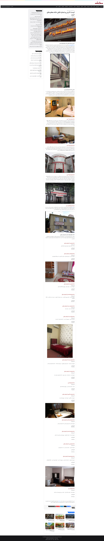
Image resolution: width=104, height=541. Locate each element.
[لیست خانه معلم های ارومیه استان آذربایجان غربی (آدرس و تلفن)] (70, 525)
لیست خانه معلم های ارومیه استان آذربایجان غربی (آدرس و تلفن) (71, 529)
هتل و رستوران (68, 10)
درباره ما (53, 539)
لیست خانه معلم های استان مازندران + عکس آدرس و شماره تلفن (70, 520)
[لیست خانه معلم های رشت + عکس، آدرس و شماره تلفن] (49, 526)
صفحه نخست (101, 6)
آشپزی (94, 6)
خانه (74, 10)
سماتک (59, 501)
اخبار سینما (88, 6)
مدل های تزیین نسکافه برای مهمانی (37, 28)
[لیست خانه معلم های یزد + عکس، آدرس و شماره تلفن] (59, 516)
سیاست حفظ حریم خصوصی (49, 539)
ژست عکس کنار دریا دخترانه (38, 16)
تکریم (72, 207)
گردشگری (59, 6)
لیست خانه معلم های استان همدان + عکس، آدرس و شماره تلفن (50, 520)
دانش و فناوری (78, 6)
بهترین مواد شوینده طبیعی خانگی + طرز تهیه (36, 42)
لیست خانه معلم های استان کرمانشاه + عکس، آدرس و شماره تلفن (59, 529)
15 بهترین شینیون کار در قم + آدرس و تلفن (36, 34)
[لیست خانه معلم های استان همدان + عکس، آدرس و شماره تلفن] (49, 516)
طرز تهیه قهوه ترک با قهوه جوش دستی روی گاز (36, 29)
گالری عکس (63, 6)
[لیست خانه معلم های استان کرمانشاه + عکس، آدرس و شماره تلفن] (59, 525)
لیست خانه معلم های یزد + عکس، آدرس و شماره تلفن (60, 520)
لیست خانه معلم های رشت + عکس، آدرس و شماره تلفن (50, 530)
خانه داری (82, 6)
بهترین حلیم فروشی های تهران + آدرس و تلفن (36, 32)
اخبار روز (91, 6)
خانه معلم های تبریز (72, 45)
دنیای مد (75, 6)
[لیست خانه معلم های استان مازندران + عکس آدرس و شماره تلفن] (70, 516)
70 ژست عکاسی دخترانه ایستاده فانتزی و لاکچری (36, 18)
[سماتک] (98, 3)
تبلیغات (55, 539)
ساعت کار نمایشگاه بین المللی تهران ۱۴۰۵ (37, 12)
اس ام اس (85, 6)
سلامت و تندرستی (71, 6)
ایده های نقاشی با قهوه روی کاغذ (38, 31)
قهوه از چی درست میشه (39, 24)
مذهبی (56, 6)
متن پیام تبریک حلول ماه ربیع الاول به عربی (36, 37)
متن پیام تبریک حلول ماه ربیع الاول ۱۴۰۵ (37, 41)
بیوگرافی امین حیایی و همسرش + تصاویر (37, 35)
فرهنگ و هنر (66, 6)
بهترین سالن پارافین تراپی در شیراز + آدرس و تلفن (36, 46)
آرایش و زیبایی (97, 6)
